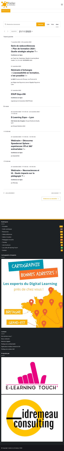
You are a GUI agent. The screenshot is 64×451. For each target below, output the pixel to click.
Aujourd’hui (14, 31)
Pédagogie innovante (8, 239)
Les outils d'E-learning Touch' (10, 247)
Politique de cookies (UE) (8, 349)
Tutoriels (4, 242)
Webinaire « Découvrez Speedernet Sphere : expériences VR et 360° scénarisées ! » (22, 144)
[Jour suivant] (8, 31)
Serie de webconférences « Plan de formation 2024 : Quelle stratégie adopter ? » (24, 48)
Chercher (40, 24)
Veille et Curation (6, 237)
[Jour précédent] (5, 31)
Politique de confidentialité (8, 344)
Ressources (5, 231)
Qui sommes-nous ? (6, 336)
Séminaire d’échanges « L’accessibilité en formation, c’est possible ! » (25, 72)
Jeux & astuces (6, 245)
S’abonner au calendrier (50, 198)
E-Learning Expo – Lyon (22, 117)
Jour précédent (10, 193)
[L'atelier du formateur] (8, 4)
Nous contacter (5, 338)
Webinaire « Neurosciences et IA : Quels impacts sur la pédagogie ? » (25, 173)
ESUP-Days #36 (18, 94)
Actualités (5, 226)
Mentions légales (5, 341)
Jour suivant (54, 193)
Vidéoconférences (7, 234)
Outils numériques (7, 229)
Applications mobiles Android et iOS (10, 346)
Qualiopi (4, 250)
